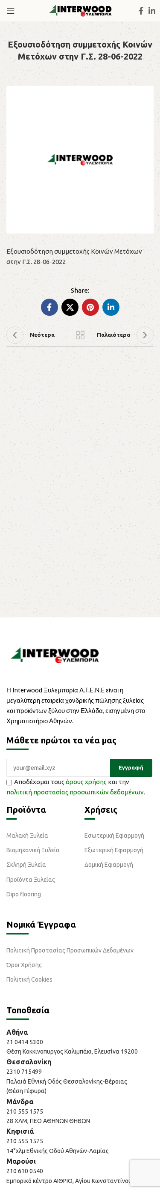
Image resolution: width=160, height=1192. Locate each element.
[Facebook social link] (141, 10)
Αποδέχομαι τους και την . (75, 787)
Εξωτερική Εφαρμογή (113, 850)
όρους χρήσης (86, 781)
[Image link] (55, 654)
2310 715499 (24, 1071)
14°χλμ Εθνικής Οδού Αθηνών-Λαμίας (57, 1150)
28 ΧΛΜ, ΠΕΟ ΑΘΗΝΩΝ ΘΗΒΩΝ (48, 1120)
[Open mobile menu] (10, 10)
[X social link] (70, 307)
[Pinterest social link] (90, 307)
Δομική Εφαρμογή (108, 864)
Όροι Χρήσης (24, 964)
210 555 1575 (24, 1111)
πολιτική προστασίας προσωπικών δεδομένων (75, 792)
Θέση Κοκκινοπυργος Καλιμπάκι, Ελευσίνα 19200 (72, 1051)
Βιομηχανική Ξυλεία (33, 850)
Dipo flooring (23, 894)
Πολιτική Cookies (29, 979)
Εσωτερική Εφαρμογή (114, 835)
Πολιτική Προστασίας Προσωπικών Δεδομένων (70, 950)
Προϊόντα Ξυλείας (30, 879)
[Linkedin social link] (152, 10)
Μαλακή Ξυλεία (27, 835)
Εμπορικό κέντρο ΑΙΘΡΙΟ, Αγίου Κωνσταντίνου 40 (73, 1180)
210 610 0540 (24, 1171)
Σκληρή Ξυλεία (26, 864)
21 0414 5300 (26, 1042)
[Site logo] (80, 10)
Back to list (80, 335)
